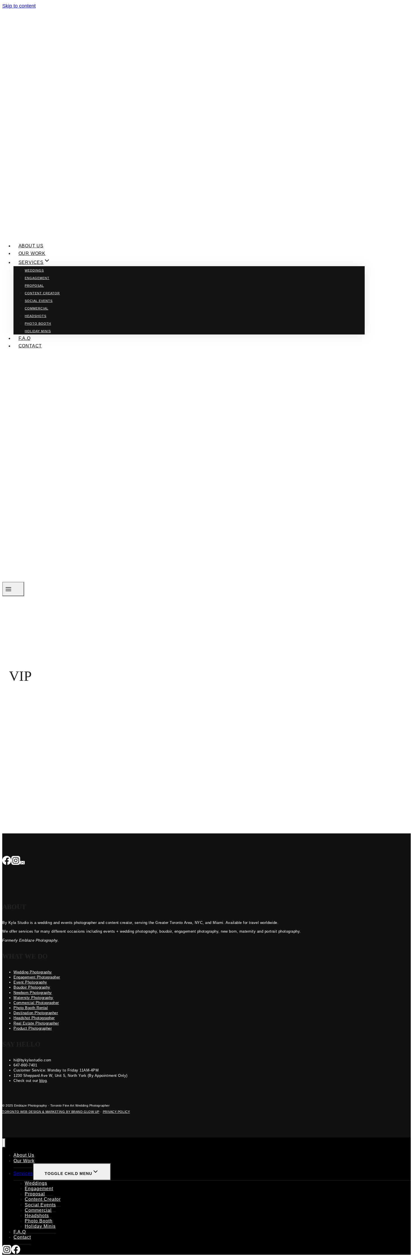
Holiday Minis (38, 331)
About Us (31, 245)
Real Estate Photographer (36, 1023)
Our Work (32, 253)
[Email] (22, 860)
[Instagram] (15, 860)
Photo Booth (38, 323)
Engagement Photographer (36, 977)
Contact (30, 345)
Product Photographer (32, 1028)
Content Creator (42, 293)
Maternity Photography (33, 998)
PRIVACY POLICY (116, 1111)
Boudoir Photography (31, 987)
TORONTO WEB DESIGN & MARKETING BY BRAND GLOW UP (50, 1111)
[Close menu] (3, 1143)
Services (23, 1173)
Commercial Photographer (36, 1003)
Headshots (35, 316)
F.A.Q (25, 338)
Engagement (37, 278)
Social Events (39, 300)
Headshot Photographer (34, 1018)
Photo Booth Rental (30, 1008)
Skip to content (19, 6)
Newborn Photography (32, 993)
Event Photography (30, 982)
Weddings (34, 270)
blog (43, 1081)
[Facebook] (6, 860)
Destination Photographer (35, 1013)
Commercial (36, 308)
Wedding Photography (32, 972)
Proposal (34, 285)
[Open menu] (13, 589)
